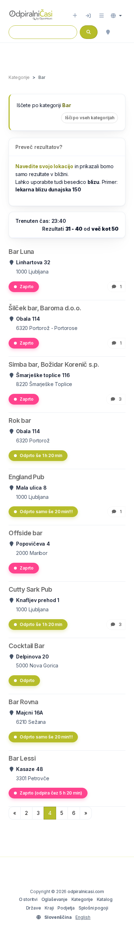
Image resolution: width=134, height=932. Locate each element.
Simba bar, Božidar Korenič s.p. (54, 364)
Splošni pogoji (93, 908)
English (82, 917)
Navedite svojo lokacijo (44, 166)
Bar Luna (21, 251)
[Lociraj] (108, 32)
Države (33, 908)
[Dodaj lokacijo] (75, 15)
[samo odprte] (121, 32)
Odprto (27, 680)
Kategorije (82, 899)
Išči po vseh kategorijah (89, 117)
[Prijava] (88, 15)
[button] (116, 15)
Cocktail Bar (26, 646)
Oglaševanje (54, 899)
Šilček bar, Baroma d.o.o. (45, 308)
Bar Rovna (23, 702)
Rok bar (20, 420)
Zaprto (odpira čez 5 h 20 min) (51, 793)
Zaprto (27, 286)
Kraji (49, 908)
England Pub (26, 477)
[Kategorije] (101, 15)
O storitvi (28, 899)
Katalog (105, 899)
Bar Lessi (22, 758)
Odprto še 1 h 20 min (41, 455)
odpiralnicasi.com (86, 891)
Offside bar (26, 533)
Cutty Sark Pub (30, 589)
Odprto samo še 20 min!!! (46, 511)
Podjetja (66, 908)
